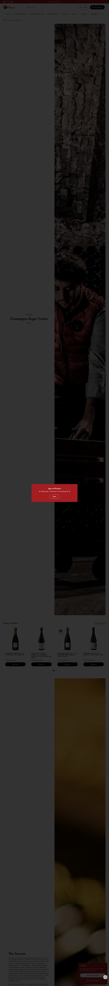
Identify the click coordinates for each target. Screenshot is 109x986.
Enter (54, 496)
